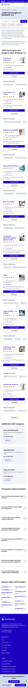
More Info (8, 440)
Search (24, 21)
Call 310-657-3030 (14, 255)
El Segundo (20, 609)
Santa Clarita (20, 604)
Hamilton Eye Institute (10, 384)
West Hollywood (7, 593)
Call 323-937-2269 (14, 327)
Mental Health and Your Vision (8, 669)
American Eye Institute (10, 166)
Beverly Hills (7, 598)
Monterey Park (7, 606)
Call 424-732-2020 (14, 399)
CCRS (5, 275)
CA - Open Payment (6, 645)
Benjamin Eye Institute (10, 130)
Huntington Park (20, 592)
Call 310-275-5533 (14, 146)
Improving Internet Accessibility (9, 666)
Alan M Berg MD (9, 450)
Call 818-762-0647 (14, 73)
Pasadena (7, 602)
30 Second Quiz (14, 681)
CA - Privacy (4, 647)
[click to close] (26, 681)
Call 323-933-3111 (14, 291)
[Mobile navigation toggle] (25, 4)
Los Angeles (7, 590)
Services (4, 25)
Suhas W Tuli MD (9, 470)
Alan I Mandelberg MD (11, 430)
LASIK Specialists (6, 10)
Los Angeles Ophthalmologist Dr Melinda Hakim (9, 238)
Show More (14, 417)
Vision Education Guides (7, 661)
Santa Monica (20, 587)
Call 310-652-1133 (14, 182)
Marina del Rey (20, 597)
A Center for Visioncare (7, 59)
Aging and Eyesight (6, 663)
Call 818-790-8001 (14, 110)
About (3, 640)
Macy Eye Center (8, 202)
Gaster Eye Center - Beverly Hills (9, 348)
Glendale (7, 587)
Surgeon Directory (6, 653)
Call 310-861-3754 (14, 216)
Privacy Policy (5, 642)
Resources (4, 650)
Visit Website (14, 76)
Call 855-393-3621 (14, 365)
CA (11, 10)
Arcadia (19, 601)
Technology (11, 25)
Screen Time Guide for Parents (9, 671)
